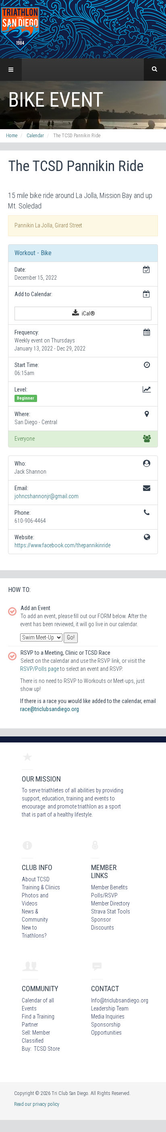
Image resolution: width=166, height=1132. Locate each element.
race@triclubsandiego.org (49, 709)
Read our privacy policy (36, 1104)
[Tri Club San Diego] (20, 28)
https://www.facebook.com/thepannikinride (62, 545)
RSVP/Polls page (39, 669)
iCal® (88, 313)
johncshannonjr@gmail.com (47, 496)
